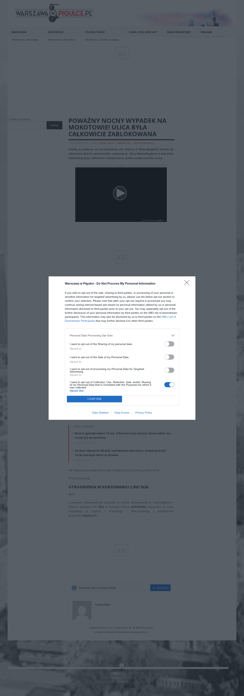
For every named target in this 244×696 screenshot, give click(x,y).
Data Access (122, 412)
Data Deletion (100, 412)
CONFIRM (94, 399)
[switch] (169, 343)
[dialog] (122, 348)
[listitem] (122, 336)
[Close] (188, 283)
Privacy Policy (143, 412)
